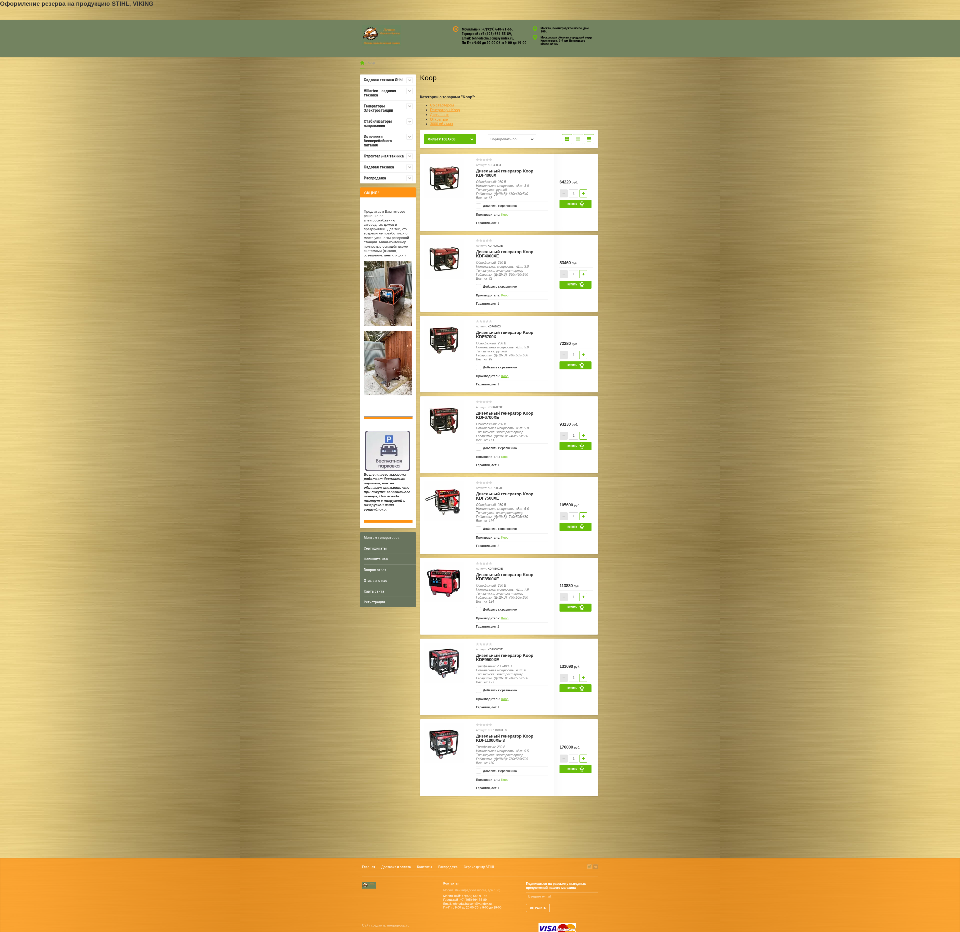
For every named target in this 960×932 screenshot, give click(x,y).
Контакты (424, 867)
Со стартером (442, 105)
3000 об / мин (441, 124)
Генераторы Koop (445, 110)
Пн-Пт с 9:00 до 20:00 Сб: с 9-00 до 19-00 (494, 42)
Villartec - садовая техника (380, 92)
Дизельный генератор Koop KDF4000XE (504, 253)
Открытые (439, 119)
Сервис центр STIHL (479, 867)
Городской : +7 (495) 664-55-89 (486, 33)
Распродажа (375, 177)
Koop (504, 214)
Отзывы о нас (375, 580)
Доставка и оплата (396, 867)
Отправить (538, 908)
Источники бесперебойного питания (378, 140)
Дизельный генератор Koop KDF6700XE (504, 415)
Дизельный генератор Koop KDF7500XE (504, 496)
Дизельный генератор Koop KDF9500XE (504, 657)
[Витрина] (567, 139)
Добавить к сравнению (499, 206)
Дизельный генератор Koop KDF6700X (504, 334)
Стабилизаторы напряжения (378, 123)
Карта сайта (374, 591)
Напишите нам (376, 559)
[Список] (578, 139)
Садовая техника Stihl (383, 79)
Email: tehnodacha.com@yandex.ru (487, 38)
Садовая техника (379, 166)
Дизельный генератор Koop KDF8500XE (504, 576)
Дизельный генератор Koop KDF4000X (504, 173)
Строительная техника (384, 155)
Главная (362, 63)
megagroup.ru (398, 925)
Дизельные (439, 114)
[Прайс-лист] (589, 139)
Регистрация (374, 602)
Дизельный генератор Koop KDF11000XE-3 (504, 738)
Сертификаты (375, 548)
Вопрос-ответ (375, 569)
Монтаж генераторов (382, 537)
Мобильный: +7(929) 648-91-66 (487, 29)
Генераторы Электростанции (378, 108)
